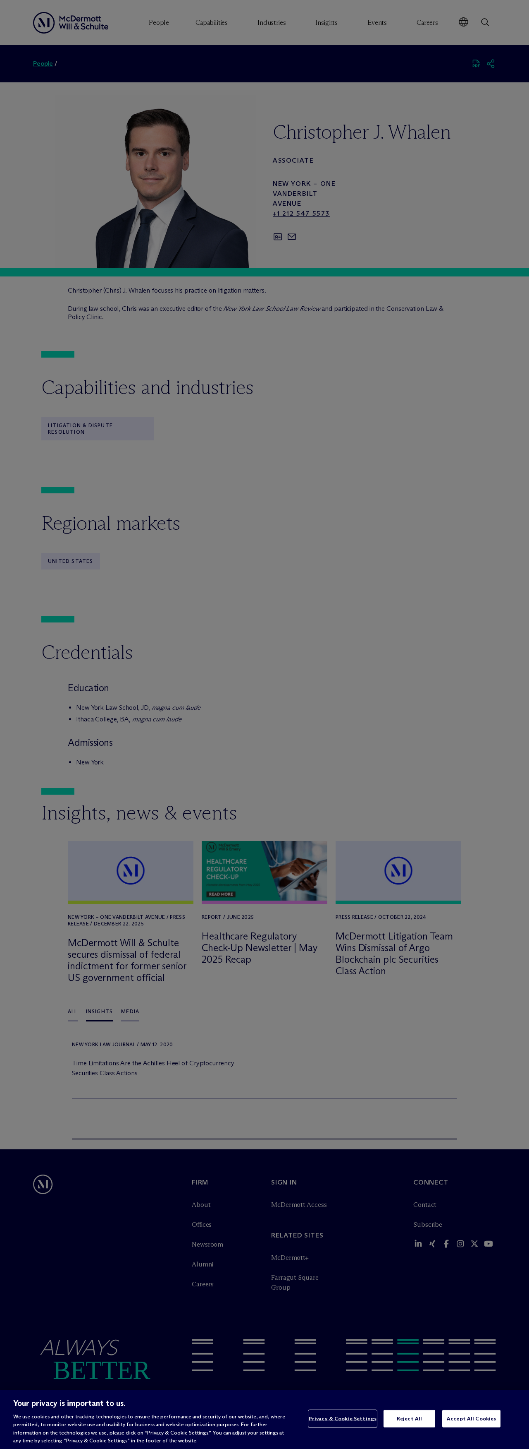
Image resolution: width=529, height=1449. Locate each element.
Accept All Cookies (471, 1418)
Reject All (409, 1418)
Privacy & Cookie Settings (342, 1418)
